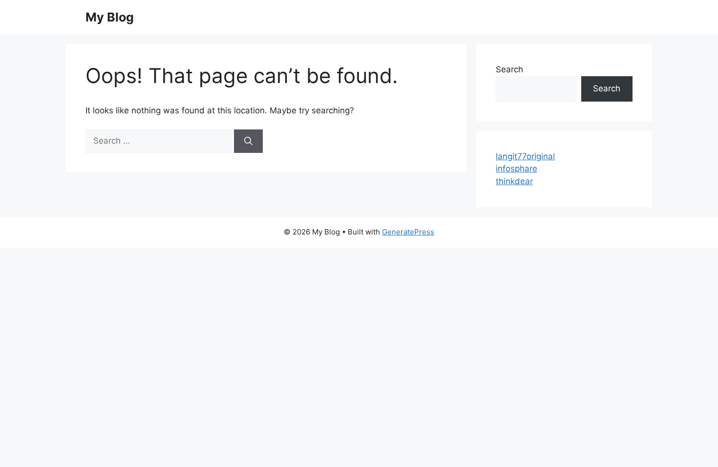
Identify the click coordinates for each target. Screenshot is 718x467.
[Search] (248, 141)
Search (509, 69)
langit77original (525, 156)
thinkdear (514, 181)
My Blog (109, 17)
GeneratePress (408, 231)
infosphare (516, 168)
